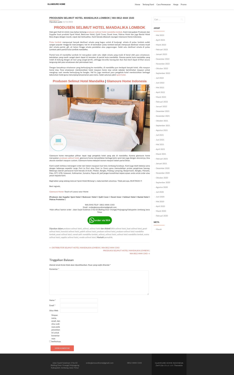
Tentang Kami (148, 4)
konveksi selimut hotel (70, 232)
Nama (52, 300)
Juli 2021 (160, 135)
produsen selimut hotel (69, 158)
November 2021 (163, 116)
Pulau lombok (55, 42)
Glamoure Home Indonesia (126, 81)
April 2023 (160, 40)
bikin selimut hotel (118, 229)
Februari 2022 (162, 102)
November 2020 (163, 173)
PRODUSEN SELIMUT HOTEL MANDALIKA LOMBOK (99, 27)
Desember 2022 (162, 59)
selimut (86, 229)
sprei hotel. (121, 75)
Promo (183, 4)
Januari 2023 (161, 54)
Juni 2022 (160, 83)
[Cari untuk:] (169, 20)
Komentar (54, 269)
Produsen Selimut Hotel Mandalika (78, 81)
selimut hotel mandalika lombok (130, 234)
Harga (175, 4)
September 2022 (163, 73)
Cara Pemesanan (163, 4)
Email (52, 305)
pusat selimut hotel (64, 234)
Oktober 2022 (162, 69)
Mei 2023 (160, 35)
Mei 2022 (160, 88)
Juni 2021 (160, 140)
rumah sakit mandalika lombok (85, 234)
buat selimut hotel (134, 229)
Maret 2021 (161, 154)
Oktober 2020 (162, 178)
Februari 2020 (162, 216)
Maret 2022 (161, 97)
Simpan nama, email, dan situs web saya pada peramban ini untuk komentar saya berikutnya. (56, 328)
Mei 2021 (160, 145)
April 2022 (160, 92)
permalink (108, 237)
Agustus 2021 (162, 130)
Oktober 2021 (162, 121)
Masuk (159, 229)
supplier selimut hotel (69, 237)
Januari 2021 (161, 164)
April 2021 (160, 149)
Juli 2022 (160, 78)
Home (137, 4)
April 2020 (160, 206)
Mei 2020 (160, 202)
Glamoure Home (56, 192)
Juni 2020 (160, 197)
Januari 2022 (161, 107)
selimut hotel (95, 229)
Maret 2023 (161, 45)
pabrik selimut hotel (88, 232)
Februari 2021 (162, 159)
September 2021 (163, 126)
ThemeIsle (178, 365)
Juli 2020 (160, 192)
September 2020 (163, 183)
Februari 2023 (162, 50)
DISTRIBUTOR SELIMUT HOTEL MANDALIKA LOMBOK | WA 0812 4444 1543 (84, 248)
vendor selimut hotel (87, 237)
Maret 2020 (161, 211)
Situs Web (53, 311)
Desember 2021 (162, 111)
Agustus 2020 (162, 187)
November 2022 (163, 64)
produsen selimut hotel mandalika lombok (104, 32)
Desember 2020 (162, 168)
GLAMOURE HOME (56, 4)
